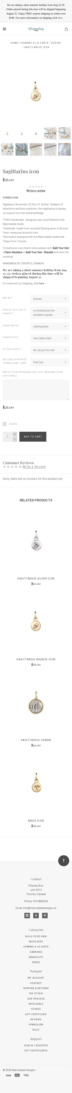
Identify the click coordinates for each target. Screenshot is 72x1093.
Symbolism (36, 1024)
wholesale (36, 1004)
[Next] (62, 66)
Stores (36, 1009)
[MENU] (5, 29)
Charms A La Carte (36, 946)
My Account (36, 978)
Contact (36, 983)
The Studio (36, 993)
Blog (36, 1029)
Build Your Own (36, 936)
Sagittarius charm (36, 740)
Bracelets (36, 957)
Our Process (36, 998)
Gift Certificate (36, 1014)
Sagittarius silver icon (35, 578)
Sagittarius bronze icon (35, 659)
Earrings (36, 952)
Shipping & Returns (36, 988)
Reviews (35, 1019)
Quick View (36, 544)
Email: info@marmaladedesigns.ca (36, 908)
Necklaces (36, 941)
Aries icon (36, 820)
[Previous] (10, 66)
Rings (36, 962)
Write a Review (34, 466)
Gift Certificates (35, 1050)
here (60, 17)
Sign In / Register (36, 1045)
